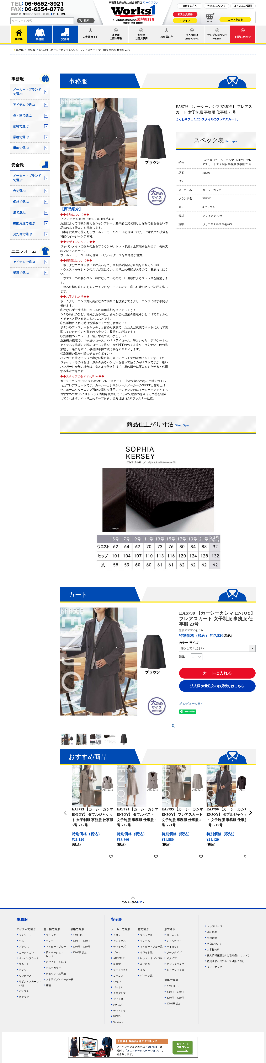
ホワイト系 (146, 952)
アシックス (119, 940)
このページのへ (133, 902)
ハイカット (173, 946)
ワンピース (25, 975)
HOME (19, 39)
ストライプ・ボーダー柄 (58, 979)
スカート (24, 964)
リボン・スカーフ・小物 (30, 983)
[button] (65, 812)
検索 (86, 20)
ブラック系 (146, 935)
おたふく (118, 1004)
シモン (117, 981)
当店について (214, 943)
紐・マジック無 (175, 969)
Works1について (216, 5)
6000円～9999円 (81, 946)
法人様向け (192, 36)
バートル (118, 987)
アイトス (118, 999)
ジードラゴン (120, 969)
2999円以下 (79, 935)
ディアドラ (119, 1010)
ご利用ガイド (90, 36)
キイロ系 (145, 964)
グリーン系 (146, 975)
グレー (49, 940)
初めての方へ (189, 5)
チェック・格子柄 (56, 973)
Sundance (118, 1022)
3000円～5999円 (81, 940)
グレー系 (145, 940)
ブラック (51, 935)
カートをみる (235, 19)
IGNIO (117, 1016)
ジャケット (25, 935)
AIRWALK (119, 958)
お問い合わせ (243, 36)
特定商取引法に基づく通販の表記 (225, 961)
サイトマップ (214, 967)
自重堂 (117, 964)
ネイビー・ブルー (56, 946)
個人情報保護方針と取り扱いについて (228, 955)
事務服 (40, 39)
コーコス (118, 975)
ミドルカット (174, 940)
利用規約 (212, 938)
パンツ (22, 969)
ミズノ (117, 935)
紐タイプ (172, 958)
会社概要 (212, 932)
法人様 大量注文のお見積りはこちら (217, 686)
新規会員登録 (185, 14)
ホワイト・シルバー (57, 962)
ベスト (22, 940)
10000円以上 (79, 952)
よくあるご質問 (243, 5)
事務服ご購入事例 (116, 36)
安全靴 (65, 39)
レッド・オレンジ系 (151, 958)
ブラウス (24, 946)
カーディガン (26, 952)
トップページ (214, 926)
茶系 (142, 969)
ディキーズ (119, 946)
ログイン (185, 20)
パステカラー (53, 967)
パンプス (24, 991)
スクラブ (24, 996)
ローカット (173, 935)
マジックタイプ (175, 964)
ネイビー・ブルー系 (151, 946)
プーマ (117, 952)
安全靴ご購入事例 (141, 36)
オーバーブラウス (29, 958)
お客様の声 (166, 36)
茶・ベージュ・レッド (54, 954)
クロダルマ (119, 993)
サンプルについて (217, 36)
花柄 (48, 985)
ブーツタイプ (174, 952)
